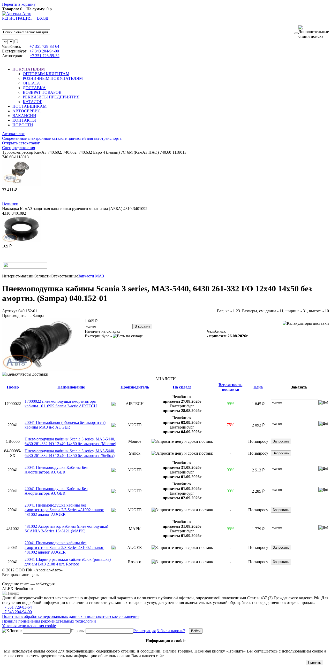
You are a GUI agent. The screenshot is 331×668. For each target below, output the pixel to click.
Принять (314, 662)
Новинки (10, 204)
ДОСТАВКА (34, 88)
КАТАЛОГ (32, 101)
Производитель (135, 387)
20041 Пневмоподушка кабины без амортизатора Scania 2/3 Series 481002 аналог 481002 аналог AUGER (64, 510)
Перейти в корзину (19, 4)
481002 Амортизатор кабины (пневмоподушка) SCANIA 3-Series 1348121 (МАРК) (66, 528)
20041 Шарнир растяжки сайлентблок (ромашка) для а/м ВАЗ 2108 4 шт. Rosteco (68, 561)
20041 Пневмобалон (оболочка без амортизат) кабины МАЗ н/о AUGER (65, 424)
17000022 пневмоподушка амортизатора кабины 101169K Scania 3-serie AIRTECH (61, 403)
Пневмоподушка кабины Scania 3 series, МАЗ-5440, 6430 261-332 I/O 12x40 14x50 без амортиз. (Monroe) (70, 441)
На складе (182, 387)
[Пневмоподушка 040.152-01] (41, 369)
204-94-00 (44, 51)
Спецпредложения (18, 147)
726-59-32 (44, 55)
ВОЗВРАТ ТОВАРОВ (42, 92)
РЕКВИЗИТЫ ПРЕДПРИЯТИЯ (51, 97)
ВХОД (42, 18)
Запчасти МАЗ (91, 276)
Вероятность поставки (230, 387)
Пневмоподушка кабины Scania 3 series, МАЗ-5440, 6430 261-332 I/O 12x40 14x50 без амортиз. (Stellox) (70, 453)
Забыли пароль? (171, 630)
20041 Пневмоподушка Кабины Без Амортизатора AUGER (56, 469)
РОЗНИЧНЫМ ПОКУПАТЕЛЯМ (53, 78)
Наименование (71, 387)
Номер (13, 387)
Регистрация (144, 630)
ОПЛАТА (31, 83)
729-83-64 (44, 46)
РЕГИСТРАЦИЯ (17, 18)
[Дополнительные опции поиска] (313, 32)
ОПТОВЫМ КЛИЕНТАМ (46, 74)
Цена (258, 387)
